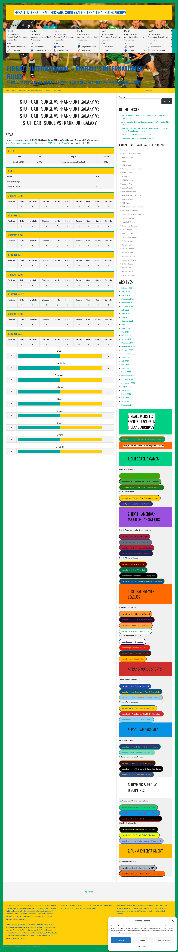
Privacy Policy (127, 157)
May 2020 (125, 365)
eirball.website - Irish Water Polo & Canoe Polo (141, 692)
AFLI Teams (127, 173)
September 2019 (128, 383)
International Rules (36, 90)
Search (122, 97)
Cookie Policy (141, 946)
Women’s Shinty (128, 256)
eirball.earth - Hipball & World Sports (136, 720)
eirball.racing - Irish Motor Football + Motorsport (141, 841)
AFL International (129, 191)
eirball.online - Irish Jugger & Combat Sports (140, 813)
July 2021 (125, 324)
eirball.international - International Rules (138, 708)
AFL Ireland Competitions (132, 207)
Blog (14, 90)
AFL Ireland (126, 165)
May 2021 (125, 332)
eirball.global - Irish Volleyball (133, 570)
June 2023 (125, 291)
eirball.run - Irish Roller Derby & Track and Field (140, 819)
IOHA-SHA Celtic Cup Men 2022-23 (136, 135)
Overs (98, 201)
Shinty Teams (127, 252)
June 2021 (125, 328)
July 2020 (125, 361)
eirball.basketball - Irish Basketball (135, 542)
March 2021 (126, 335)
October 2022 (127, 306)
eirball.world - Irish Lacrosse (133, 564)
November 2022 (127, 302)
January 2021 (126, 339)
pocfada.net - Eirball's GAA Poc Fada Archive (140, 498)
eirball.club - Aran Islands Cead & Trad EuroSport (141, 714)
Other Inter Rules (129, 237)
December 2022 (127, 299)
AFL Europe (126, 203)
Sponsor (165, 69)
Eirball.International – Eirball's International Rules (75, 72)
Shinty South (127, 271)
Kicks (22, 201)
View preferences (163, 940)
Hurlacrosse (127, 229)
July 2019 (125, 390)
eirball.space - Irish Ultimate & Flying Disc (138, 576)
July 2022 (125, 310)
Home (8, 90)
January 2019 (126, 401)
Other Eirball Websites (131, 153)
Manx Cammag (128, 275)
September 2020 (128, 354)
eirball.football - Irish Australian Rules (137, 620)
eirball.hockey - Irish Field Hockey (135, 653)
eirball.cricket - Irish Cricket (133, 659)
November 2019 (127, 376)
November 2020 (127, 346)
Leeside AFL (127, 184)
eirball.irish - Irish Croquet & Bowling (136, 775)
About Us (57, 90)
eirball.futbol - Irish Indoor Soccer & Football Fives (142, 581)
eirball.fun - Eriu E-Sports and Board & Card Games (142, 874)
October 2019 (127, 379)
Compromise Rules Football (133, 214)
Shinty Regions (128, 264)
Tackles (79, 201)
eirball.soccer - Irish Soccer (133, 642)
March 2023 (126, 295)
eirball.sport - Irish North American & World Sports (142, 439)
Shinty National (128, 249)
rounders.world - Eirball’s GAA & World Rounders (142, 487)
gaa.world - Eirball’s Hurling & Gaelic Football (140, 476)
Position (11, 201)
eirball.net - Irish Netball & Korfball (136, 614)
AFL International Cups (131, 195)
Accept (121, 940)
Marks (57, 201)
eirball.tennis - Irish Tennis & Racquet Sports (140, 747)
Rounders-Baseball (129, 226)
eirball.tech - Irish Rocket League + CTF (138, 868)
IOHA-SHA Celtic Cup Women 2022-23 (137, 138)
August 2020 (126, 357)
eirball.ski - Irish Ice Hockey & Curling (137, 548)
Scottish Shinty (128, 245)
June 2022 (125, 313)
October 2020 (127, 350)
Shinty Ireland (127, 241)
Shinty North (127, 267)
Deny (142, 940)
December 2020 (127, 343)
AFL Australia (127, 199)
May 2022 (125, 317)
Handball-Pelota (128, 222)
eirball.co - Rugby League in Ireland (136, 625)
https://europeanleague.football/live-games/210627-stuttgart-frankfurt (38, 143)
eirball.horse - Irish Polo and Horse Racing (138, 829)
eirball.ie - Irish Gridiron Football (135, 536)
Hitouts (68, 201)
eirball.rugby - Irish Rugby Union (135, 648)
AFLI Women (127, 180)
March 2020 (126, 372)
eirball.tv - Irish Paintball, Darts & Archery (138, 807)
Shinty (48, 90)
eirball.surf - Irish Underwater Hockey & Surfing (141, 697)
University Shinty (129, 260)
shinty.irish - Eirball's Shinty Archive (136, 504)
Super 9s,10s (127, 188)
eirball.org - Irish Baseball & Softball (136, 553)
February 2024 (127, 288)
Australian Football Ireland (132, 169)
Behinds (108, 201)
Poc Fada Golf (127, 233)
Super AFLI (126, 176)
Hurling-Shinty (128, 218)
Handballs (33, 201)
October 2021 (127, 321)
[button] (172, 920)
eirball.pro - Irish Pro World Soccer (135, 631)
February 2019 (127, 397)
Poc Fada (22, 90)
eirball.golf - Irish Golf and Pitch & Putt (137, 763)
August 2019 (126, 387)
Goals (88, 201)
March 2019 (126, 394)
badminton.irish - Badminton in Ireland (137, 752)
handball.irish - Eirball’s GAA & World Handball (140, 482)
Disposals (46, 201)
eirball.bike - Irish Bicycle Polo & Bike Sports (139, 835)
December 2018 (127, 405)
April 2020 (125, 368)
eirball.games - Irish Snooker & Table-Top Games (141, 769)
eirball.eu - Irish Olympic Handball (135, 686)
